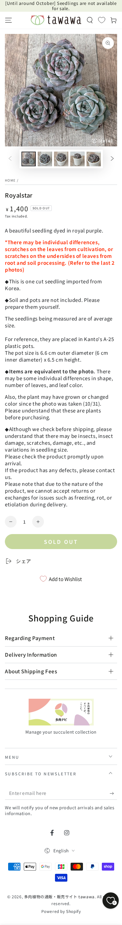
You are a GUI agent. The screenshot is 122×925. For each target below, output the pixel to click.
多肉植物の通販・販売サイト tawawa (59, 896)
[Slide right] (112, 159)
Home (10, 180)
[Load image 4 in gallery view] (77, 159)
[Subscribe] (113, 793)
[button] (89, 20)
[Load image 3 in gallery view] (61, 159)
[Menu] (8, 20)
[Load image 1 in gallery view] (28, 159)
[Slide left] (10, 159)
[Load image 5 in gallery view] (94, 159)
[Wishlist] (101, 19)
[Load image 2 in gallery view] (45, 159)
